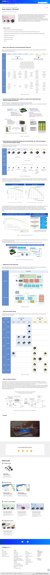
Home (2, 4)
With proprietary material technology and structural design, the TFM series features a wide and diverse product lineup (24, 33)
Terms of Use (3, 573)
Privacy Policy (7, 573)
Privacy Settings (15, 573)
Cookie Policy (11, 573)
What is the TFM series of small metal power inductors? (13, 29)
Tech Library (5, 4)
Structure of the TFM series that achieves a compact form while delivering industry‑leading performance (22, 31)
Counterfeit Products (20, 573)
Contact (25, 430)
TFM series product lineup (8, 37)
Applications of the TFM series (9, 35)
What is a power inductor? (8, 39)
